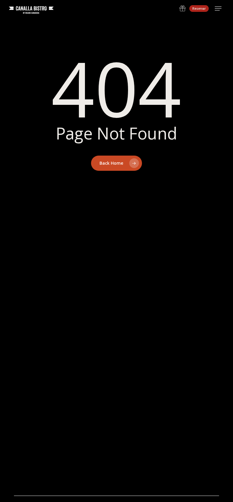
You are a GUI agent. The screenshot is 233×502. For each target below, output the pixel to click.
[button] (218, 8)
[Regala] (182, 8)
